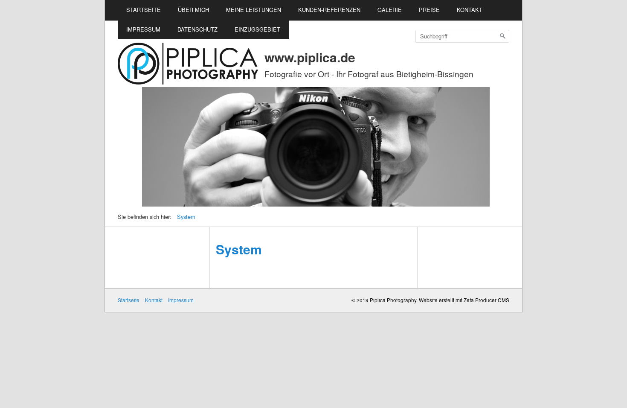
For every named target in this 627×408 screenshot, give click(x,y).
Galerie (389, 10)
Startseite (143, 10)
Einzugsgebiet (257, 29)
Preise (429, 10)
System (186, 217)
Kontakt (469, 10)
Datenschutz (197, 29)
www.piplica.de (309, 57)
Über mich (193, 10)
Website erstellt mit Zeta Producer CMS (464, 299)
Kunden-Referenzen (329, 10)
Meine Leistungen (253, 10)
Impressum (143, 29)
